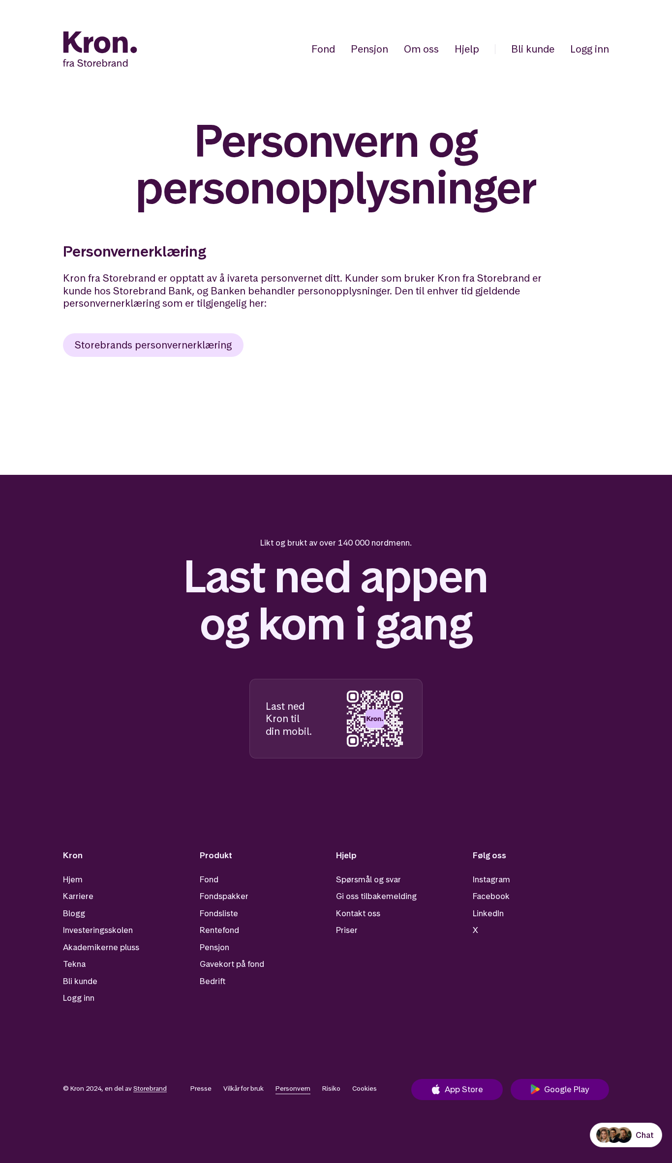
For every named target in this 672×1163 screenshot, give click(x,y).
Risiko (331, 1088)
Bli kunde (532, 49)
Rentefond (219, 930)
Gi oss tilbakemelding (376, 896)
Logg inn (589, 49)
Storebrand (150, 1088)
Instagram (491, 879)
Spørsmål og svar (368, 879)
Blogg (74, 913)
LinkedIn (488, 913)
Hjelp (467, 49)
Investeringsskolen (98, 930)
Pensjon (369, 49)
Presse (201, 1088)
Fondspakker (224, 896)
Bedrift (212, 981)
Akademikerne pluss (101, 947)
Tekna (74, 964)
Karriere (78, 896)
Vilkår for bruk (243, 1088)
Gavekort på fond (232, 964)
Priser (347, 930)
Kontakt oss (358, 913)
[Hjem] (100, 49)
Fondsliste (219, 913)
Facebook (491, 896)
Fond (323, 49)
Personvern (292, 1088)
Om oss (421, 49)
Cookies (364, 1088)
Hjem (73, 879)
